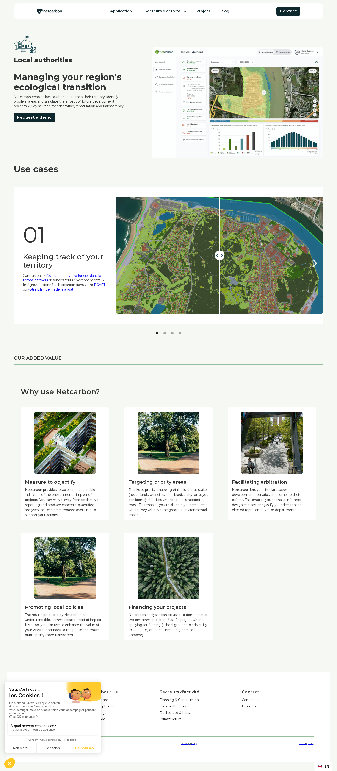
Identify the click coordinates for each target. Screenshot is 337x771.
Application (107, 706)
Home (103, 700)
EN (327, 766)
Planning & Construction (179, 700)
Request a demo (34, 117)
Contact (288, 11)
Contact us (250, 700)
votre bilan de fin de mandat (50, 289)
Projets (103, 713)
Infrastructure (171, 719)
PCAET (99, 285)
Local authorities (173, 706)
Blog (101, 719)
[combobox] (323, 766)
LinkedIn (249, 706)
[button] (162, 11)
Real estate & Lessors (177, 713)
